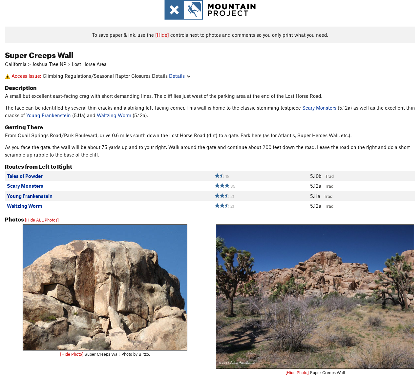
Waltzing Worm (114, 115)
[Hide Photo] (71, 354)
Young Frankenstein (48, 115)
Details (177, 76)
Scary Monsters (319, 108)
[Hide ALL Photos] (42, 219)
